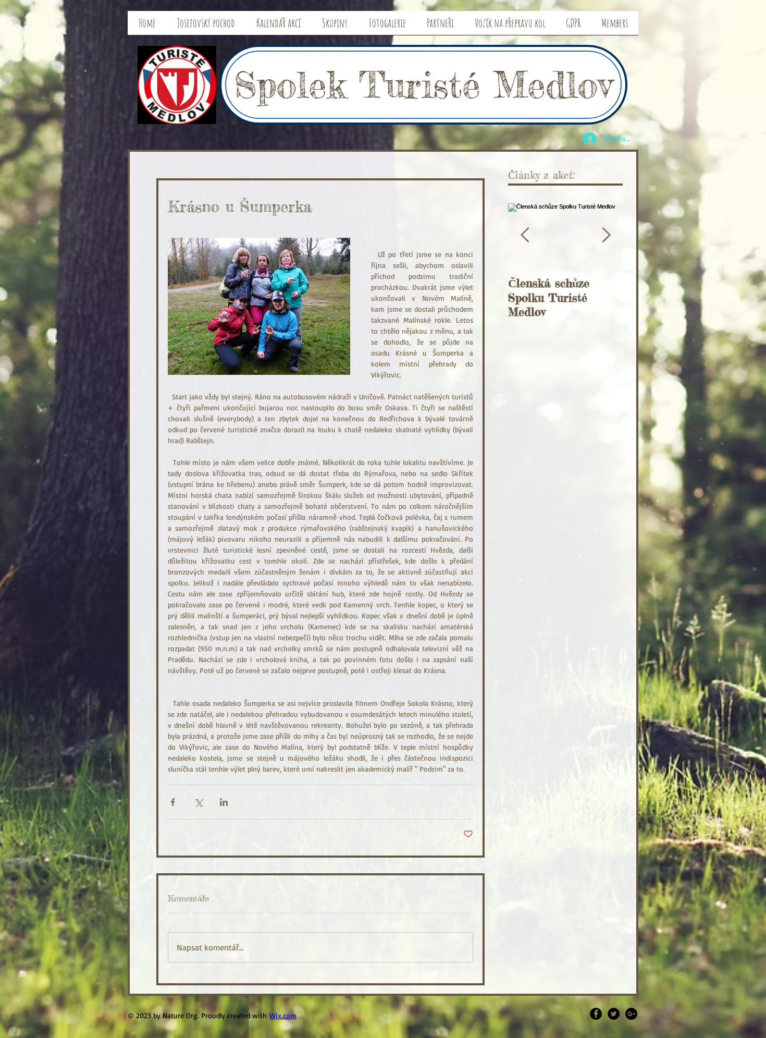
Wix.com (282, 1015)
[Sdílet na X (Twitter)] (198, 802)
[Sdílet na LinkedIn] (224, 802)
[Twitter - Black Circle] (614, 1014)
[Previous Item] (524, 235)
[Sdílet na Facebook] (173, 802)
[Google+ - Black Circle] (631, 1014)
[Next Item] (606, 235)
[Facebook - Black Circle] (596, 1014)
